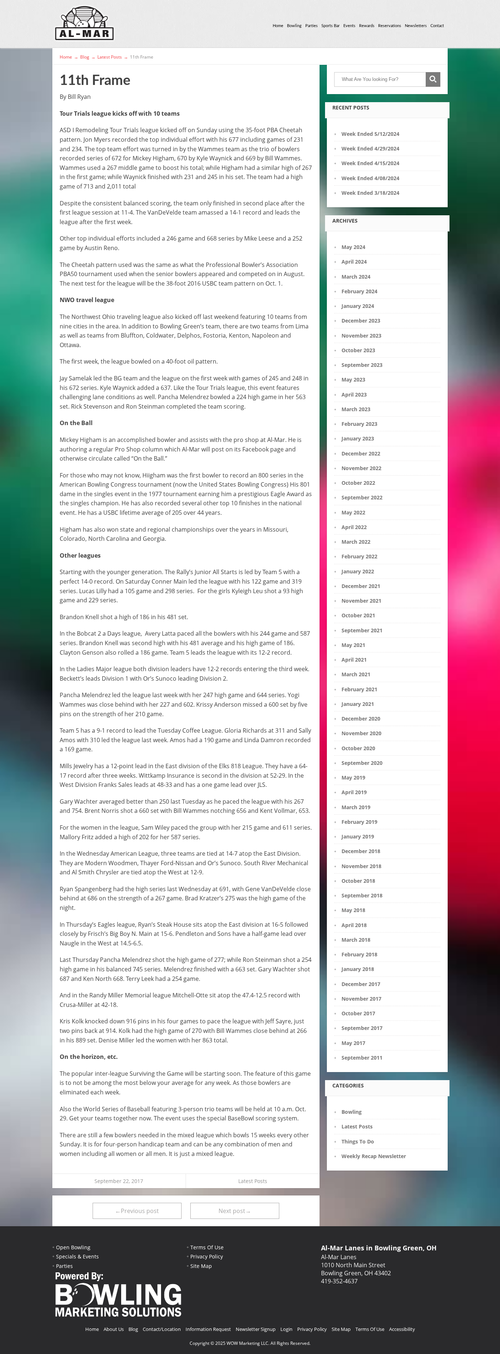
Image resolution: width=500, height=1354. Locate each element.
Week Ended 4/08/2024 (370, 178)
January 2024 (358, 305)
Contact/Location (162, 1329)
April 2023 (354, 394)
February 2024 (359, 291)
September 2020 (362, 762)
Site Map (201, 1265)
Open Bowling (73, 1247)
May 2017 (353, 1042)
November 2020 (361, 733)
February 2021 (359, 689)
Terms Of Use (207, 1247)
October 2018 (358, 880)
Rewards (366, 26)
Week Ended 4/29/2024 (370, 148)
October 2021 (358, 615)
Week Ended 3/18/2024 (370, 192)
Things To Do (358, 1141)
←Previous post (137, 1211)
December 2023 (361, 320)
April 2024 (354, 261)
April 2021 (354, 659)
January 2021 (358, 703)
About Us (114, 1329)
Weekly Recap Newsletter (374, 1156)
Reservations (389, 26)
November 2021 (361, 600)
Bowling (294, 26)
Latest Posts (252, 1181)
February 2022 (359, 556)
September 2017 (362, 1027)
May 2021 (353, 644)
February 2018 (359, 954)
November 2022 (361, 468)
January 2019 (358, 836)
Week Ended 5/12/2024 (370, 133)
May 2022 (353, 512)
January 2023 (358, 438)
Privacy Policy (206, 1256)
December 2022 (361, 453)
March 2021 (356, 674)
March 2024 (356, 276)
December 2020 (361, 718)
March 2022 (356, 541)
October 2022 (358, 482)
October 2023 (358, 350)
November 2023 (361, 335)
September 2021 (362, 630)
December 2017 (361, 984)
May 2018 (353, 910)
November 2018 (361, 866)
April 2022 (354, 527)
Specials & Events (77, 1256)
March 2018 (356, 939)
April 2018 (354, 925)
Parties (311, 26)
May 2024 (353, 246)
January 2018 (358, 969)
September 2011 (362, 1057)
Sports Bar (330, 26)
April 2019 (354, 792)
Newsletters (416, 26)
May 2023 (353, 379)
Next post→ (235, 1211)
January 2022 (358, 571)
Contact (437, 26)
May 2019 (353, 777)
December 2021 (361, 586)
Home (278, 26)
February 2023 (359, 423)
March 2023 (356, 409)
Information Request (208, 1329)
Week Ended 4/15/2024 (370, 163)
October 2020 (358, 748)
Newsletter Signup (256, 1329)
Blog (133, 1329)
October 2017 (358, 1013)
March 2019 (356, 807)
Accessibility (402, 1329)
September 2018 (362, 895)
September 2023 (362, 364)
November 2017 (361, 998)
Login (286, 1329)
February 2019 (359, 821)
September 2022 (362, 497)
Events (349, 26)
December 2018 (361, 851)
